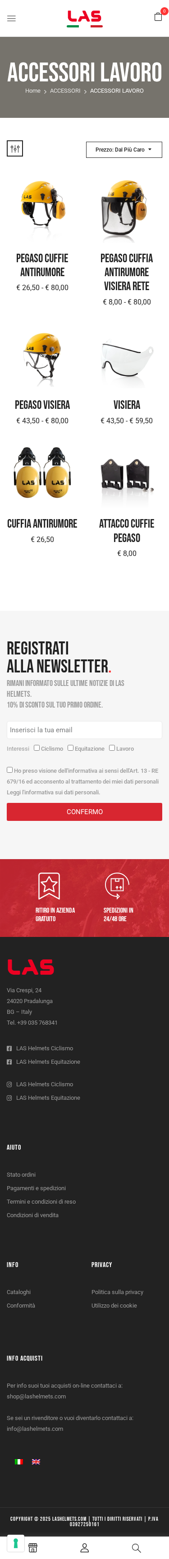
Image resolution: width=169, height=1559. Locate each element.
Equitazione (90, 748)
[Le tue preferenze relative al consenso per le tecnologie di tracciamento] (15, 1543)
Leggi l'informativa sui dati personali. (53, 792)
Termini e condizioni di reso (41, 1201)
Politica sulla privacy (117, 1292)
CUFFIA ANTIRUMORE (42, 524)
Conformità (21, 1305)
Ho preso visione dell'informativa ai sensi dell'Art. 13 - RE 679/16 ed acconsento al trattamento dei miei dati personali (83, 781)
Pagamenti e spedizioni (36, 1188)
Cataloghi (19, 1292)
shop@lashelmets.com (36, 1396)
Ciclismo (52, 748)
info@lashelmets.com (35, 1428)
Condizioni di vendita (33, 1215)
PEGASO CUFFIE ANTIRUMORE (42, 266)
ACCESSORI (65, 90)
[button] (158, 17)
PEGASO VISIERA (42, 405)
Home (33, 90)
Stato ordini (21, 1174)
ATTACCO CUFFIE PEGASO (126, 531)
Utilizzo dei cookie (114, 1305)
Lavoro (125, 748)
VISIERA (127, 405)
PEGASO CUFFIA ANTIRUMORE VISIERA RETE (126, 273)
